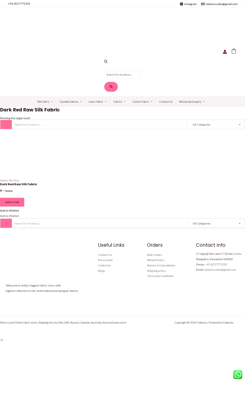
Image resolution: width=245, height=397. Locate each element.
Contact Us (166, 101)
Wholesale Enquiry (190, 101)
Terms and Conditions (160, 276)
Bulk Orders (154, 254)
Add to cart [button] (12, 202)
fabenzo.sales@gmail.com (220, 269)
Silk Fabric (43, 101)
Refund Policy (155, 260)
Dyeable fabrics (69, 101)
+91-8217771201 (19, 3)
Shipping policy (156, 270)
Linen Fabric (96, 101)
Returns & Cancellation (161, 265)
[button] (9, 210)
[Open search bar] (105, 62)
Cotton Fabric (140, 101)
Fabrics (117, 101)
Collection (104, 265)
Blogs (101, 270)
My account (105, 260)
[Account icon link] (225, 52)
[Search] (111, 87)
